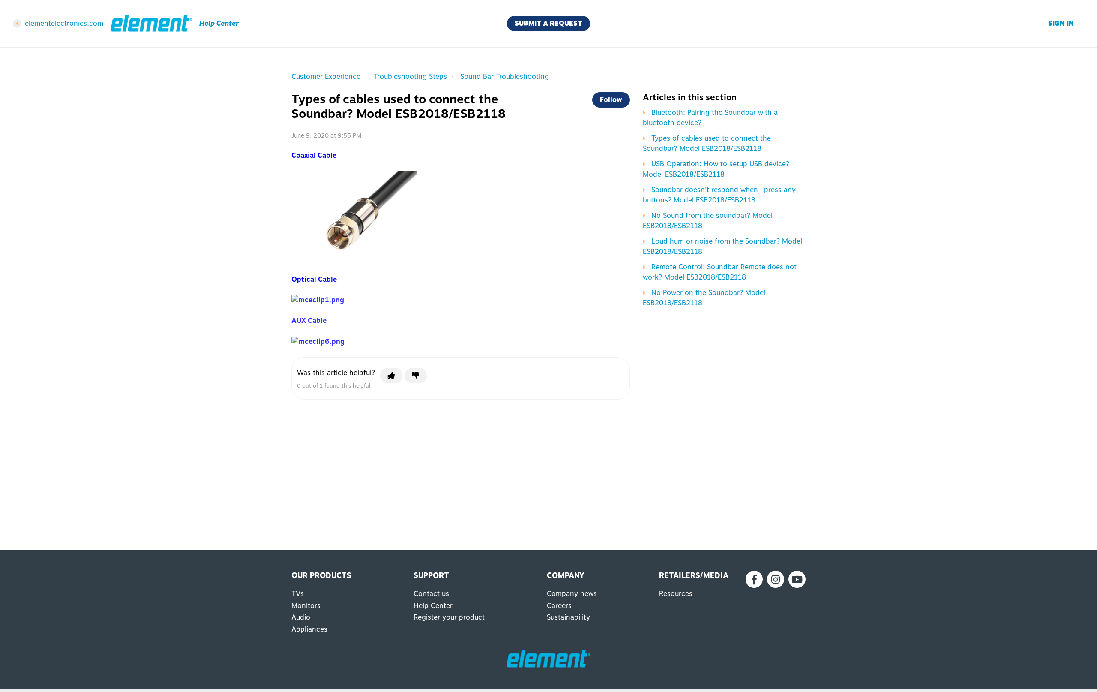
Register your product (449, 617)
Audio (300, 617)
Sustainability (568, 617)
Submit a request (548, 23)
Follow (611, 100)
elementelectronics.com (64, 23)
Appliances (309, 629)
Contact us (431, 594)
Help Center (433, 606)
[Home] (151, 23)
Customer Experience (325, 76)
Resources (675, 594)
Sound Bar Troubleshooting (504, 76)
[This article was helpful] (391, 375)
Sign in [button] (1061, 23)
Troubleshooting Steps (410, 76)
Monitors (306, 606)
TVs (297, 594)
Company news (572, 594)
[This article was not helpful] (416, 375)
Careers (559, 606)
